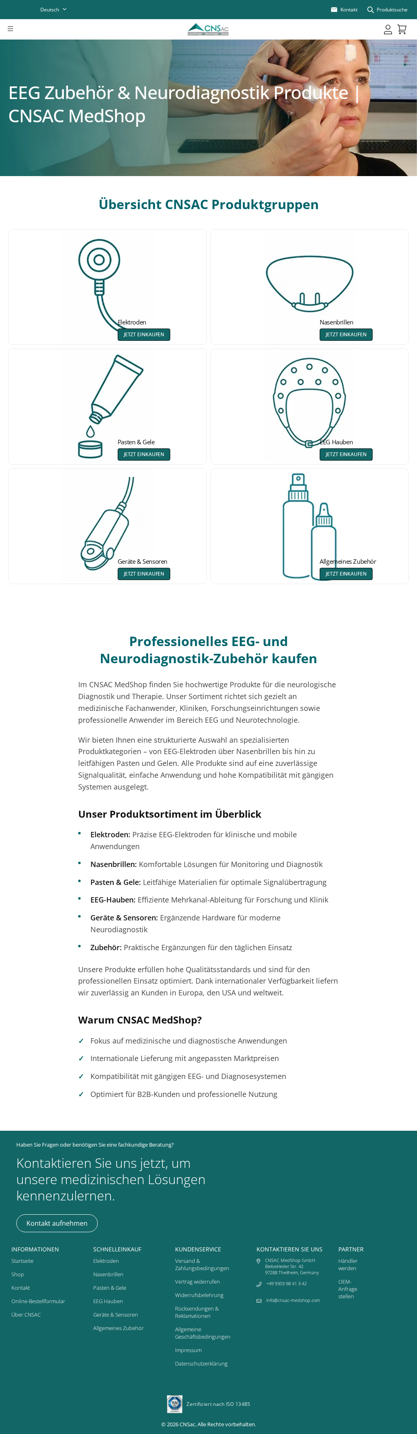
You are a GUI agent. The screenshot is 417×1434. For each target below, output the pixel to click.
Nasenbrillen (108, 1274)
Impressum (188, 1350)
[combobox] (58, 9)
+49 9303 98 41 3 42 (286, 1283)
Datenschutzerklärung (201, 1363)
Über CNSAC (26, 1314)
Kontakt (20, 1287)
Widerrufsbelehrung (199, 1295)
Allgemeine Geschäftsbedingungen (202, 1333)
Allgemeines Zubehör (118, 1328)
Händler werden (348, 1264)
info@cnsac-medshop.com (293, 1300)
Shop (17, 1274)
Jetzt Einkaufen (144, 334)
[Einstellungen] (388, 29)
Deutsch (49, 9)
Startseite (22, 1260)
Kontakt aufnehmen (57, 1223)
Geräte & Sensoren (115, 1314)
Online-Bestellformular (38, 1301)
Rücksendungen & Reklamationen (197, 1312)
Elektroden (106, 1260)
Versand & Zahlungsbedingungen (202, 1264)
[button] (21, 29)
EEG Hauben (108, 1301)
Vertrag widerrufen (197, 1281)
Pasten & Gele (109, 1287)
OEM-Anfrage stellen (347, 1289)
